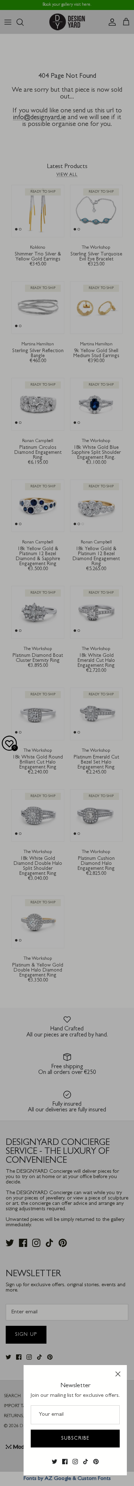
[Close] (118, 1374)
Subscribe (75, 1438)
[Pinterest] (96, 1462)
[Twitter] (54, 1462)
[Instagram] (75, 1462)
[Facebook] (65, 1462)
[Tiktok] (85, 1462)
